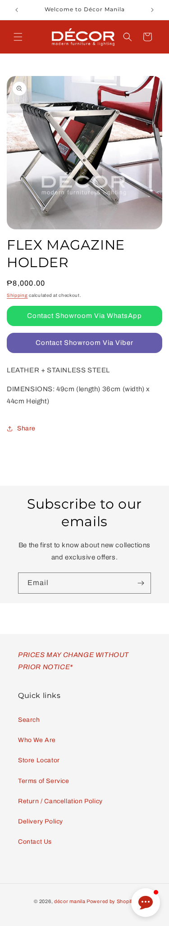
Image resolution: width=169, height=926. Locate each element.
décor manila (69, 901)
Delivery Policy (40, 821)
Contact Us (35, 841)
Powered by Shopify (111, 901)
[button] (18, 37)
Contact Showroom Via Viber (84, 342)
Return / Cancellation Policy (60, 801)
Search (29, 719)
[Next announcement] (152, 10)
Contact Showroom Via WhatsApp (84, 315)
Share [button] (26, 428)
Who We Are (37, 740)
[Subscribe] (141, 583)
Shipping (17, 295)
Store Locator (39, 760)
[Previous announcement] (17, 10)
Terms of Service (43, 781)
